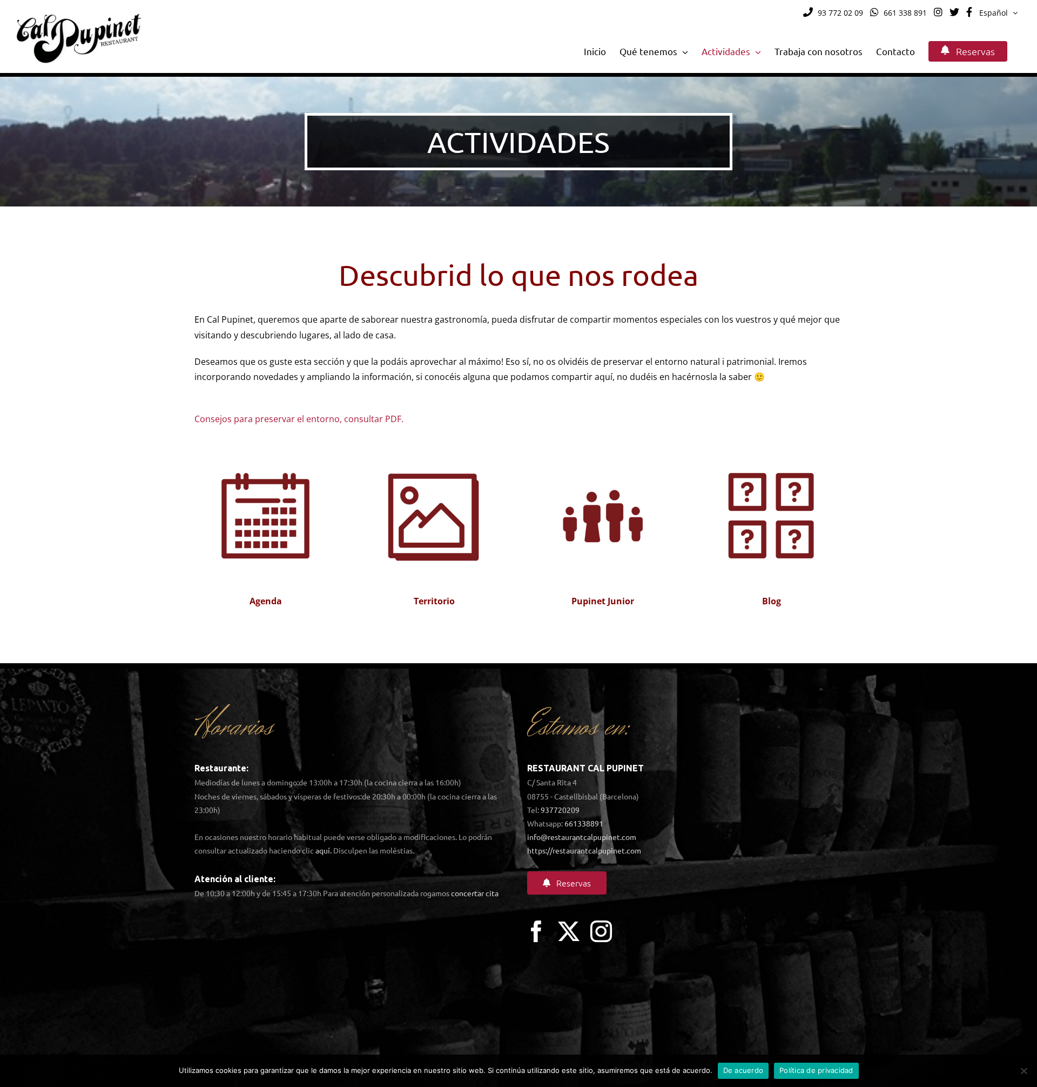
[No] (1023, 1070)
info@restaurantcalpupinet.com (581, 837)
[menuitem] (998, 13)
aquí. (323, 850)
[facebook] (536, 931)
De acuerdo (743, 1070)
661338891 (583, 823)
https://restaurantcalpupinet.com (584, 850)
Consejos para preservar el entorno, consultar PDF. (298, 419)
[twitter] (569, 931)
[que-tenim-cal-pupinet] (771, 442)
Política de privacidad (816, 1070)
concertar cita (475, 893)
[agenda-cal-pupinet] (265, 442)
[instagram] (601, 931)
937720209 (560, 810)
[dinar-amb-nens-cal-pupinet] (602, 442)
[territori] (434, 442)
